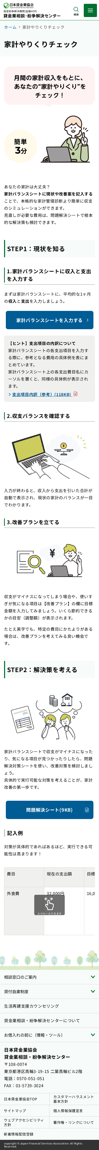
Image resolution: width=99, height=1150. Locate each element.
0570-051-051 (31, 1078)
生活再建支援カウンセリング (31, 1006)
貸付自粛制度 (16, 991)
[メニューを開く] (90, 10)
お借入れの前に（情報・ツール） (34, 1035)
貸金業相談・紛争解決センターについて (42, 1020)
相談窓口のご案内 (20, 977)
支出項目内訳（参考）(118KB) (45, 394)
